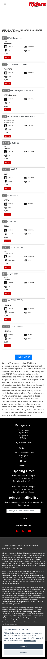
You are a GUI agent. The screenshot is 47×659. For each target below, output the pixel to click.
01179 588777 (24, 465)
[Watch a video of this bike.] (8, 90)
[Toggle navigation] (4, 4)
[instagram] (23, 531)
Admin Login (6, 548)
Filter (39, 13)
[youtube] (29, 531)
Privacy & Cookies (17, 548)
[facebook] (17, 531)
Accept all (23, 646)
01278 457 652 (24, 442)
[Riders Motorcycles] (37, 4)
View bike (7, 57)
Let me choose (30, 640)
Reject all (23, 652)
